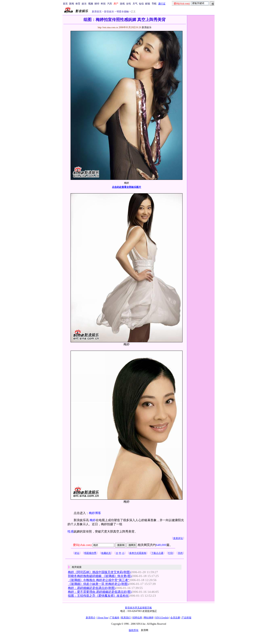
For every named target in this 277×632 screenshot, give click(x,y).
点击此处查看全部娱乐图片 (126, 187)
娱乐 (84, 3)
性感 (71, 531)
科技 (103, 3)
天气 (135, 3)
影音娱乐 (109, 11)
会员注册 (175, 617)
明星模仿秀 (90, 553)
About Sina (102, 617)
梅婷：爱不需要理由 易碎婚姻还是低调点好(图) (100, 591)
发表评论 (178, 538)
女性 (128, 3)
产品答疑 (186, 617)
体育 (77, 3)
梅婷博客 (95, 513)
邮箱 (147, 3)
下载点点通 (157, 553)
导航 (154, 3)
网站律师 (149, 617)
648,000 (161, 545)
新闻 (71, 3)
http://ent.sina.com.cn (108, 27)
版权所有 (133, 630)
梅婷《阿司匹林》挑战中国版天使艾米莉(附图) (99, 572)
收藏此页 (106, 553)
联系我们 (126, 617)
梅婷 (93, 520)
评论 (76, 553)
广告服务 (114, 617)
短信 (141, 3)
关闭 (180, 553)
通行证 (161, 3)
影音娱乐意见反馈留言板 (138, 607)
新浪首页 (97, 11)
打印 (170, 553)
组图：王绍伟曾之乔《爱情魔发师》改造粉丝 (98, 595)
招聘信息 (137, 617)
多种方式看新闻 (137, 553)
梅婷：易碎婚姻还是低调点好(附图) (92, 588)
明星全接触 (122, 11)
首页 (65, 3)
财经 (96, 3)
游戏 (122, 3)
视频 (90, 3)
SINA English (162, 617)
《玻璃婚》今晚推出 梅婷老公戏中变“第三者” (98, 580)
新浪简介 (91, 617)
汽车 (109, 3)
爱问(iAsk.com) (82, 545)
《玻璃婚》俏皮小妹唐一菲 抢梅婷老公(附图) (98, 584)
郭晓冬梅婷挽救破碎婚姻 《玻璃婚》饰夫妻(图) (100, 576)
